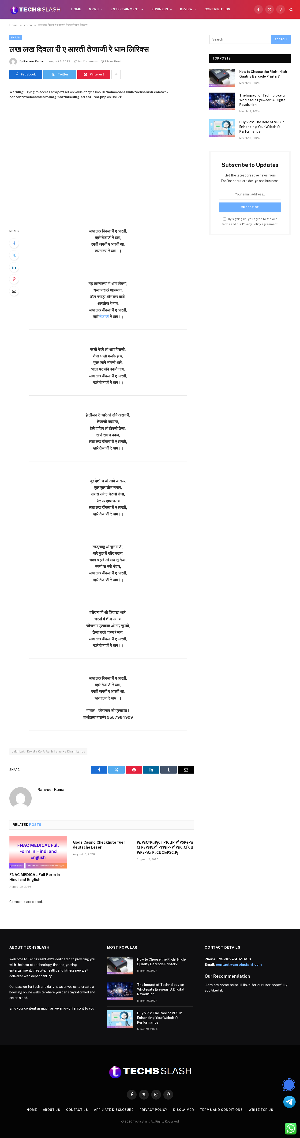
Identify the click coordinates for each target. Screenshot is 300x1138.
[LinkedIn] (14, 267)
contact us (77, 1110)
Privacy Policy (251, 224)
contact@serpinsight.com (239, 964)
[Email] (14, 291)
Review (186, 9)
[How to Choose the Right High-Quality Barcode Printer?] (222, 78)
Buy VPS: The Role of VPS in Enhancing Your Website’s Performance (262, 126)
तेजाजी (104, 316)
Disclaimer (183, 1110)
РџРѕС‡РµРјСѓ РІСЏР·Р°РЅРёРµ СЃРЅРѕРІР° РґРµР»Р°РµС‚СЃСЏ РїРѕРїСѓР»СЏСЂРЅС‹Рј (165, 847)
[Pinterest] (14, 279)
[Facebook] (14, 243)
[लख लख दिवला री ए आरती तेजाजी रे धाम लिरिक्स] (101, 160)
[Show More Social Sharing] (116, 74)
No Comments (88, 61)
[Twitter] (14, 255)
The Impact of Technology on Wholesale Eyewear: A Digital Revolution (263, 100)
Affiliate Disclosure (114, 1110)
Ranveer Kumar (33, 61)
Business (159, 9)
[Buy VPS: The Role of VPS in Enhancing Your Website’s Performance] (222, 128)
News (94, 9)
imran (15, 37)
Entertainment (125, 9)
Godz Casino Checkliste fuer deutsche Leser (99, 845)
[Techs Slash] (35, 9)
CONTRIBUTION (217, 9)
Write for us (261, 1110)
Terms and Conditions (221, 1110)
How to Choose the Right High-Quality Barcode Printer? (264, 74)
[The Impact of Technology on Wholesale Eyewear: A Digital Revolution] (222, 101)
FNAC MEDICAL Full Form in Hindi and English (34, 877)
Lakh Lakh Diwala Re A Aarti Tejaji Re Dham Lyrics (48, 751)
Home (76, 9)
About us (51, 1110)
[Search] (291, 9)
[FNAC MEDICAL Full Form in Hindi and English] (38, 852)
